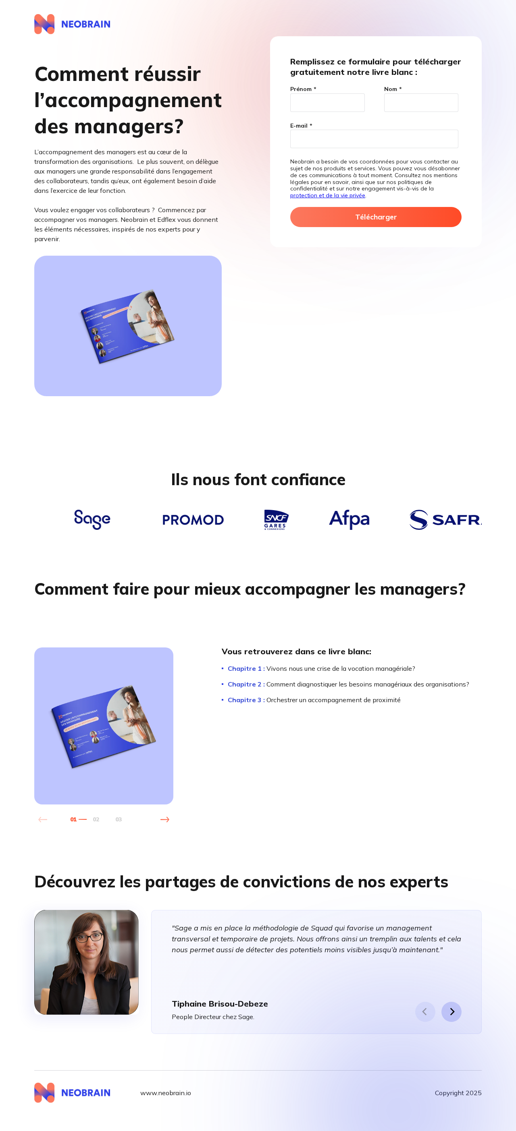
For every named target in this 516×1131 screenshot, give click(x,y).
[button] (164, 820)
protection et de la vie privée (327, 195)
